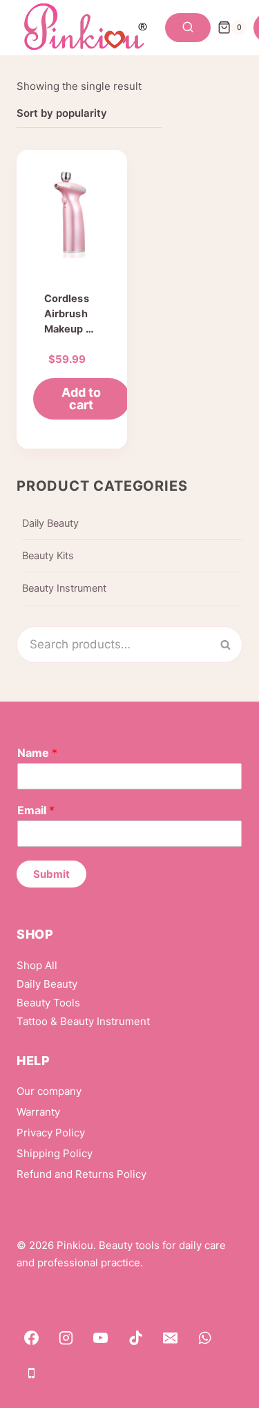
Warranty (38, 1111)
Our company (49, 1091)
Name (37, 753)
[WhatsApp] (205, 1338)
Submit (51, 874)
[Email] (170, 1338)
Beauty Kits (48, 556)
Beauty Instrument (64, 588)
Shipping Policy (55, 1153)
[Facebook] (31, 1338)
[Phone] (31, 1372)
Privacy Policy (51, 1132)
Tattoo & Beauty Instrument (83, 1021)
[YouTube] (100, 1338)
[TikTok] (135, 1338)
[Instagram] (65, 1338)
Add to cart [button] (81, 398)
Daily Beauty (50, 523)
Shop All (37, 965)
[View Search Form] (188, 27)
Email (36, 810)
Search (233, 644)
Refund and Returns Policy (81, 1174)
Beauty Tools (48, 1002)
